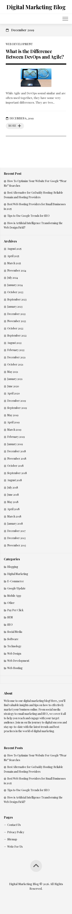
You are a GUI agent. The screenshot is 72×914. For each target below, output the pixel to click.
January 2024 (15, 285)
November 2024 (16, 270)
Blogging (12, 567)
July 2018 (12, 487)
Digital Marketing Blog (36, 7)
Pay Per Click (15, 610)
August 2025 (14, 249)
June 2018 (13, 494)
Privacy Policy (15, 832)
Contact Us (14, 825)
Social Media (14, 632)
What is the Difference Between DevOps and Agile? (35, 54)
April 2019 (13, 422)
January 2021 (14, 379)
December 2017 (16, 531)
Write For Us (15, 846)
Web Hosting (14, 668)
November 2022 (16, 321)
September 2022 (16, 335)
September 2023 (16, 299)
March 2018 (14, 516)
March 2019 (14, 429)
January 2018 (15, 523)
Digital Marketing (17, 574)
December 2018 (16, 451)
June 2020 (13, 386)
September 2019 (17, 408)
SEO (10, 624)
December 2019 (16, 401)
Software (12, 639)
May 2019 (12, 415)
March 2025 (14, 263)
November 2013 (16, 545)
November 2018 (16, 458)
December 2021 (16, 357)
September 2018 (17, 473)
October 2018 (15, 466)
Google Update (16, 588)
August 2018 (14, 480)
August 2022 (14, 343)
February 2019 (16, 437)
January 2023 (14, 306)
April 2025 (13, 256)
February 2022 (15, 350)
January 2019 (15, 444)
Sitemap (12, 839)
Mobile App (14, 596)
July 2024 (12, 277)
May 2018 (12, 502)
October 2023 (15, 292)
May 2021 (12, 372)
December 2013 (16, 538)
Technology (14, 646)
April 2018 (13, 509)
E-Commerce (15, 581)
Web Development (19, 44)
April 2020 (13, 393)
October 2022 (15, 328)
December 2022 (16, 314)
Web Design (14, 653)
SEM (10, 617)
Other (11, 603)
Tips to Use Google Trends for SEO (28, 216)
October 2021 (15, 364)
